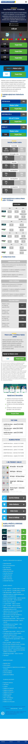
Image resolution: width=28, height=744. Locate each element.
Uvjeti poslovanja (14, 708)
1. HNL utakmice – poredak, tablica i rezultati (14, 588)
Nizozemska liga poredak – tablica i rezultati (13, 618)
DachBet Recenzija (8, 573)
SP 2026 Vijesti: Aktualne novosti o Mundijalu (14, 644)
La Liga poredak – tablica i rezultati (11, 603)
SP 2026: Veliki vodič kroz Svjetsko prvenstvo (14, 648)
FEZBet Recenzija (7, 575)
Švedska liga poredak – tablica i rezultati (13, 653)
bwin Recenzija (6, 567)
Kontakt (20, 708)
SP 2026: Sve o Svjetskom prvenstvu (12, 646)
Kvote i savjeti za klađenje (9, 601)
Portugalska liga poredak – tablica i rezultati (14, 631)
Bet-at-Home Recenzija (9, 565)
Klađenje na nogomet (8, 688)
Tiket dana (5, 655)
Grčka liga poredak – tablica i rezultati (12, 599)
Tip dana (5, 686)
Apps (26, 741)
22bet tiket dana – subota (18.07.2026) (13, 446)
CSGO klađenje (7, 695)
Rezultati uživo (6, 663)
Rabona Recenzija (7, 578)
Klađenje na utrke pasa (8, 701)
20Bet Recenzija (7, 569)
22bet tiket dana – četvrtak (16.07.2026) (14, 452)
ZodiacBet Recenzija (8, 580)
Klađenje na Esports (8, 690)
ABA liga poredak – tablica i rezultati (12, 592)
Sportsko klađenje (7, 670)
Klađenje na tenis (7, 699)
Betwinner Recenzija (8, 571)
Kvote (18, 741)
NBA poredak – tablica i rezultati (11, 616)
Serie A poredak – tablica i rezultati (11, 642)
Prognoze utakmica (8, 682)
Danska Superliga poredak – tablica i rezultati (14, 598)
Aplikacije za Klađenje (8, 674)
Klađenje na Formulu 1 (8, 692)
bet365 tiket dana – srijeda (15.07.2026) (14, 456)
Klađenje (3, 741)
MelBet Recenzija (7, 576)
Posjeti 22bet (15, 413)
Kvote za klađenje (7, 672)
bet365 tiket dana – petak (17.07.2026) (13, 449)
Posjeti (18, 74)
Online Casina (6, 665)
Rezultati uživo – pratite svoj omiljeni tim (13, 636)
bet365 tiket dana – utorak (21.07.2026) (13, 443)
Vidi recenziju (11, 532)
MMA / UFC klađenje (8, 697)
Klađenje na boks (7, 694)
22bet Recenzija (7, 563)
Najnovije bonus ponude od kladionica (12, 614)
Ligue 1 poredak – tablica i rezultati (11, 605)
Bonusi (11, 741)
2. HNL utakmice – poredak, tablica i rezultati (14, 590)
